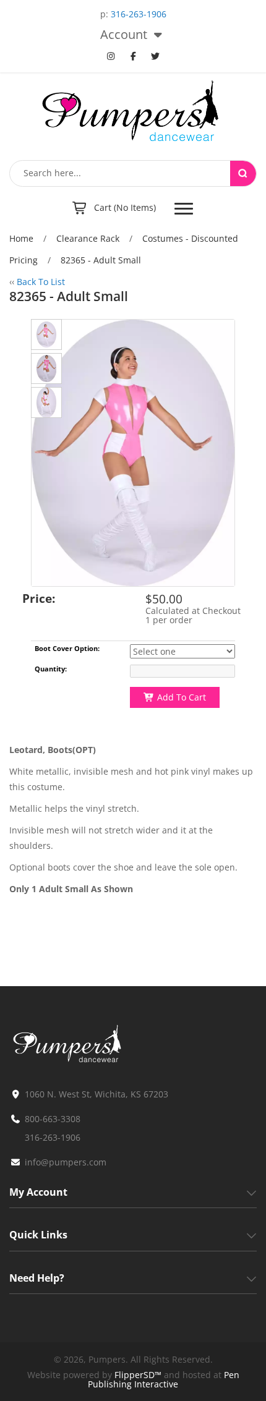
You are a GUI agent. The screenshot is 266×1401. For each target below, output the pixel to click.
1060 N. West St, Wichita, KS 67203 (96, 1094)
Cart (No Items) (125, 207)
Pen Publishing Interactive (163, 1379)
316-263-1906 (138, 14)
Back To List (41, 281)
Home (21, 238)
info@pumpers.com (65, 1162)
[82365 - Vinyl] (46, 334)
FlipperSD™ (137, 1375)
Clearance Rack (87, 238)
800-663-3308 (52, 1119)
